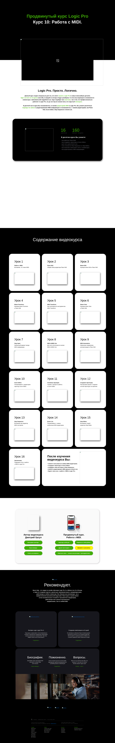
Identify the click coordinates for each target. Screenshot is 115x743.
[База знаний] (46, 732)
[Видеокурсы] (33, 728)
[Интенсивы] (33, 734)
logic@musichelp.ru (53, 723)
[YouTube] (62, 728)
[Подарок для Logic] (48, 728)
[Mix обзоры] (33, 737)
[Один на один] (34, 732)
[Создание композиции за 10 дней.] (78, 616)
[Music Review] (47, 731)
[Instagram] (63, 732)
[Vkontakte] (57, 707)
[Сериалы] (33, 731)
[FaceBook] (62, 731)
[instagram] (64, 707)
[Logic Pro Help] (31, 719)
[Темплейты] (33, 733)
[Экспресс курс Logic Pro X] (34, 616)
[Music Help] (54, 579)
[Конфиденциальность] (78, 728)
